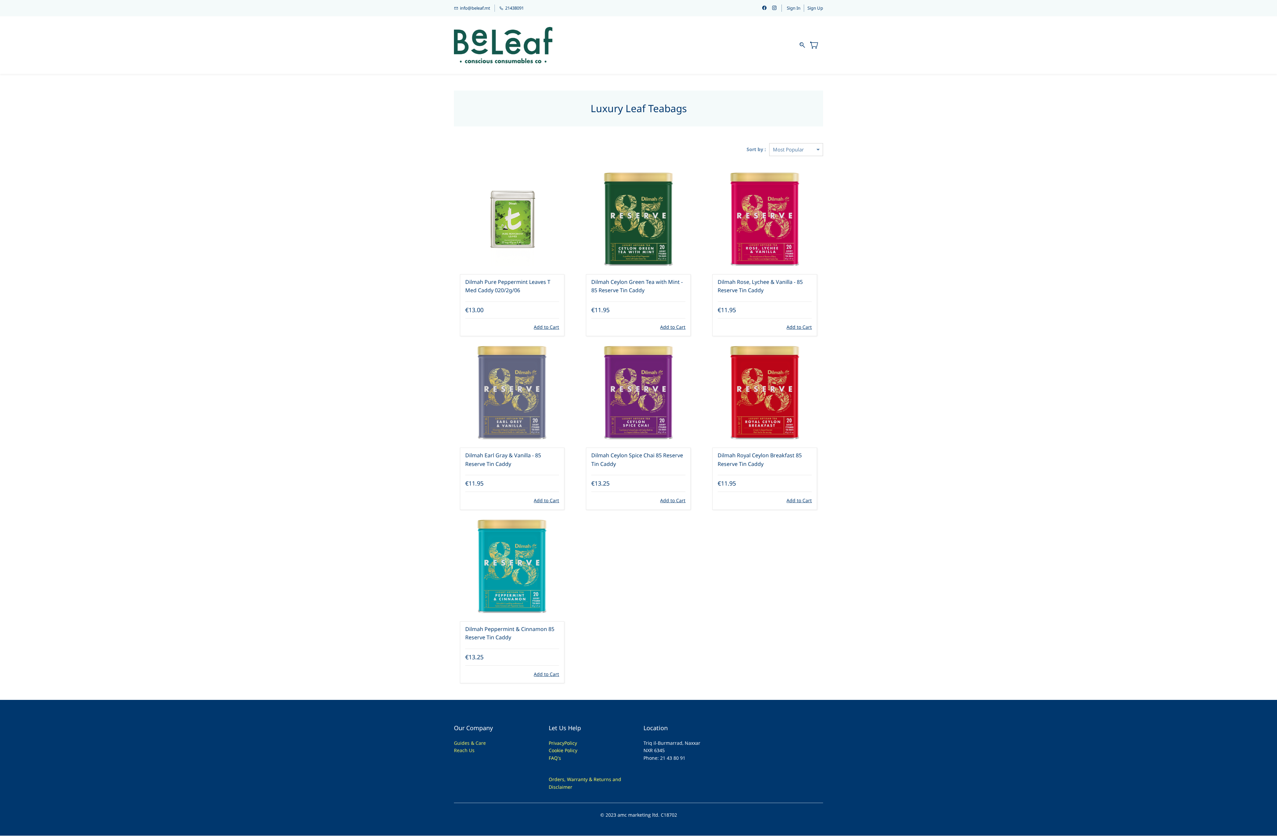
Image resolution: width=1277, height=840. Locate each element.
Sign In (793, 8)
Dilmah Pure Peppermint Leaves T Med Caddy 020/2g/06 (507, 286)
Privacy (556, 743)
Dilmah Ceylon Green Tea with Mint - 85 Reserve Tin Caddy (637, 286)
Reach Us (464, 750)
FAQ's (555, 758)
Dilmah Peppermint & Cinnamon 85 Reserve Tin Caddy (509, 633)
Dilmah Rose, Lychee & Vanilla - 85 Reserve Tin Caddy (760, 286)
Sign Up (815, 8)
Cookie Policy (563, 750)
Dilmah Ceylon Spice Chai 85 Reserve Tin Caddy (637, 460)
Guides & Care (470, 743)
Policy (570, 743)
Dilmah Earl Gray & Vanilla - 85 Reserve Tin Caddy (503, 460)
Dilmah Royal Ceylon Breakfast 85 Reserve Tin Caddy (760, 460)
